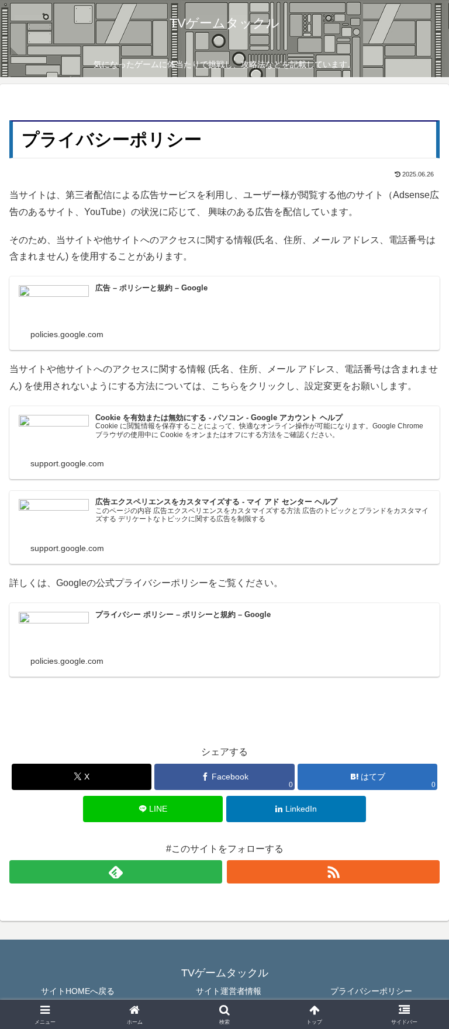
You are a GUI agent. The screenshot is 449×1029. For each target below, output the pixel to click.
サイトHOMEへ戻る (78, 991)
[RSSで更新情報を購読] (333, 872)
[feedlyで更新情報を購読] (115, 872)
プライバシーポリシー (371, 991)
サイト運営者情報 (224, 991)
